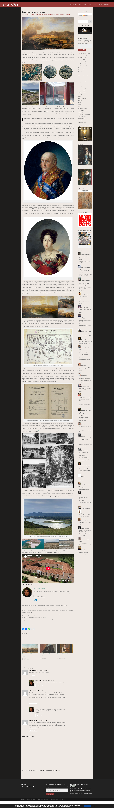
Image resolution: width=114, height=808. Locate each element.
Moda (79, 96)
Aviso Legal (33, 799)
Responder (33, 675)
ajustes (68, 806)
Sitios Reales (61, 14)
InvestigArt (80, 788)
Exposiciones (80, 80)
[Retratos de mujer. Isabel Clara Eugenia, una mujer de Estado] (48, 648)
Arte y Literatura (81, 61)
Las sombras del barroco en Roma (85, 341)
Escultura (79, 78)
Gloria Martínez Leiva (28, 14)
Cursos (79, 71)
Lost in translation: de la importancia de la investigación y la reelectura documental (85, 459)
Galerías (79, 86)
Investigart (73, 4)
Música (79, 102)
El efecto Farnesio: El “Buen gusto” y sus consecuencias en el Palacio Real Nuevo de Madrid (30, 655)
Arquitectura (40, 14)
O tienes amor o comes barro (84, 343)
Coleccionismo (80, 67)
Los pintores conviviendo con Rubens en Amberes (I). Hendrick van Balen (85, 270)
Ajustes (95, 806)
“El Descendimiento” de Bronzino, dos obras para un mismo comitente (84, 454)
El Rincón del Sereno (82, 75)
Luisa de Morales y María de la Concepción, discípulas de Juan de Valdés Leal (85, 289)
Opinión (79, 106)
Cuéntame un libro (81, 69)
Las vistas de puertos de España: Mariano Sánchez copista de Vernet (85, 497)
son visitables (34, 60)
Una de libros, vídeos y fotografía (85, 335)
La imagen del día (81, 92)
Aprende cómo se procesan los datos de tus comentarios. (49, 770)
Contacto (106, 4)
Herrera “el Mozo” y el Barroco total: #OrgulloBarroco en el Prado (85, 359)
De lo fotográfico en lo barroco (85, 370)
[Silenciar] (88, 33)
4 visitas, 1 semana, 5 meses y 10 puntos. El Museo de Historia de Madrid (85, 311)
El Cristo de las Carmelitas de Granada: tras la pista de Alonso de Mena (85, 257)
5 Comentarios (67, 14)
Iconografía (80, 90)
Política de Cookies (39, 799)
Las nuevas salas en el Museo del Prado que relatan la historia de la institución (85, 439)
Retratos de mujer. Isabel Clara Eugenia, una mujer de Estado (47, 654)
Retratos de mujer (81, 116)
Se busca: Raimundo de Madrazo (85, 466)
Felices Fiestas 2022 (82, 480)
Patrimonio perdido (55, 14)
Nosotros (80, 4)
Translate (86, 15)
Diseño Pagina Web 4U (60, 799)
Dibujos (79, 73)
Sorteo (79, 120)
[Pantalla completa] (90, 33)
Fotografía (80, 84)
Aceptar (87, 806)
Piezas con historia (81, 110)
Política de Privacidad (25, 799)
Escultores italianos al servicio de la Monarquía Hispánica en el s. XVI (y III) (85, 320)
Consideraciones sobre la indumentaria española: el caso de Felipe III (85, 298)
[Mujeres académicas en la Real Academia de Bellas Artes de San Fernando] (65, 648)
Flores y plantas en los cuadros (84, 82)
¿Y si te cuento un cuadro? (83, 55)
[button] (32, 72)
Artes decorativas (81, 63)
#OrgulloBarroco (81, 57)
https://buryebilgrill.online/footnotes (29, 624)
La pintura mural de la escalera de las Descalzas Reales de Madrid (85, 399)
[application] (85, 30)
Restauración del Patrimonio (83, 114)
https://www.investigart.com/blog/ (85, 793)
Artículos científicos (81, 65)
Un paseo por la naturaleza (84, 333)
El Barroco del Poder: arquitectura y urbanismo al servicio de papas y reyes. (84, 552)
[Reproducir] (79, 33)
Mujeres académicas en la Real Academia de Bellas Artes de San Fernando (65, 654)
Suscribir (82, 49)
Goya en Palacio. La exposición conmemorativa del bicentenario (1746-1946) (85, 502)
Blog (95, 4)
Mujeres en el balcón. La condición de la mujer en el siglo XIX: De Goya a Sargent (85, 470)
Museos (79, 100)
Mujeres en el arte (81, 98)
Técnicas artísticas (81, 122)
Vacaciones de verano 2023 (84, 478)
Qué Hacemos (87, 4)
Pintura (79, 112)
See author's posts (39, 596)
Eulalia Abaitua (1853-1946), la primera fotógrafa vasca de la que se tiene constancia (85, 444)
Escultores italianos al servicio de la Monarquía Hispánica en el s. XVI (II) (85, 325)
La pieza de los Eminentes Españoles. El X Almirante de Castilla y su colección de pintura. (85, 404)
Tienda (101, 4)
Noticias (79, 104)
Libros (79, 94)
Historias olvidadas (47, 14)
